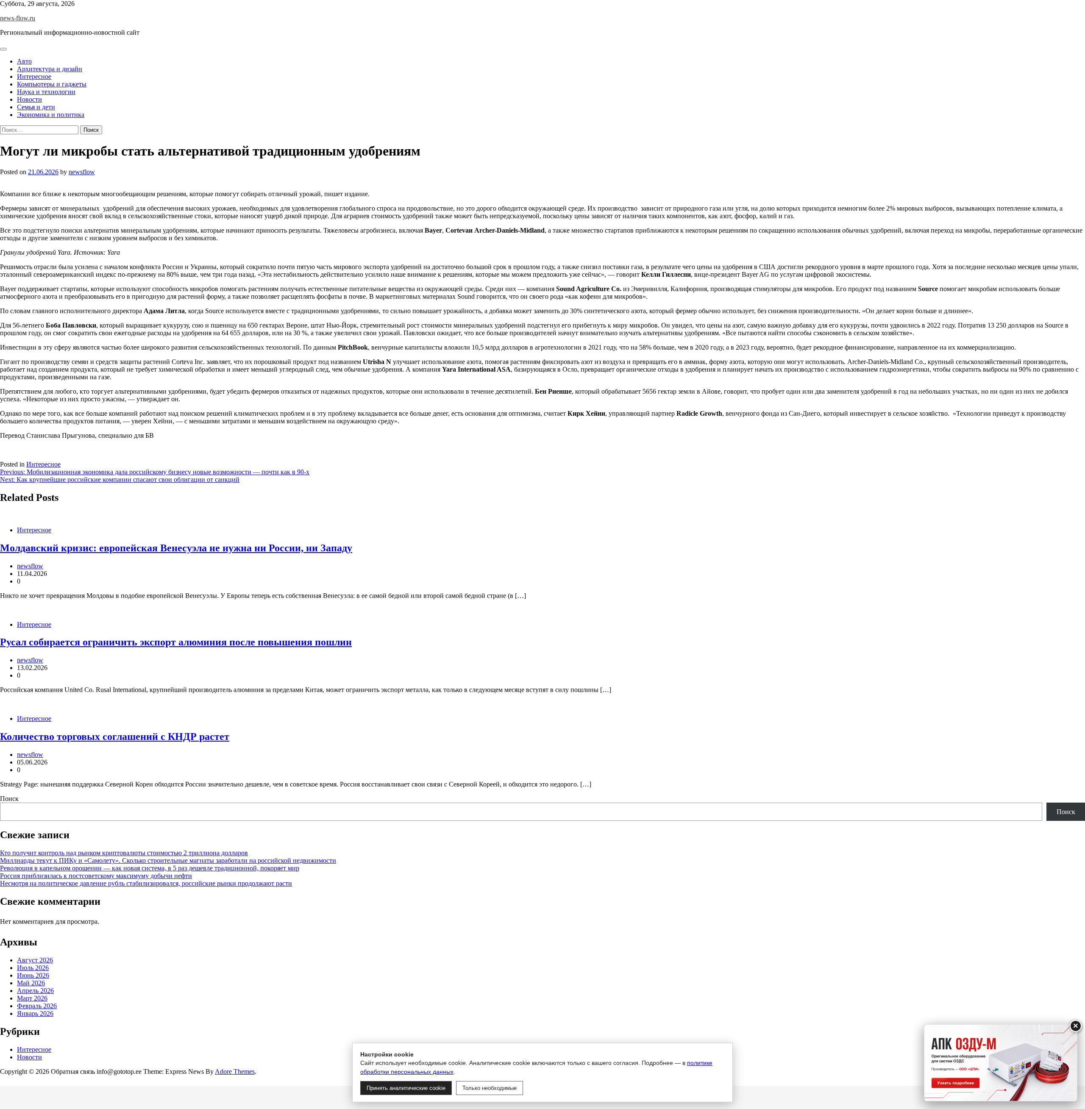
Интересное (34, 76)
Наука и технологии (46, 91)
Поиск (9, 798)
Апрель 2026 (35, 990)
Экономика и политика (50, 114)
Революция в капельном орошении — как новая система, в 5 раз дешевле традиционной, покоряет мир (149, 868)
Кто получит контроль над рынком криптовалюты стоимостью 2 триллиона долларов (124, 852)
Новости (29, 99)
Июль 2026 (33, 967)
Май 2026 (31, 983)
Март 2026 (32, 998)
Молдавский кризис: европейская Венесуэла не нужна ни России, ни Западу (176, 547)
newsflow (82, 171)
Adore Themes (235, 1071)
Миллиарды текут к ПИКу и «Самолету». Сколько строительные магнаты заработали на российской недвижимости (168, 860)
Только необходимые (489, 1088)
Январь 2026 (35, 1013)
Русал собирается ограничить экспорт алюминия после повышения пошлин (176, 642)
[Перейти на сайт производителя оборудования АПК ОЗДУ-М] (1000, 1063)
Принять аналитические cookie (406, 1088)
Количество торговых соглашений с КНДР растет (114, 736)
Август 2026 (35, 960)
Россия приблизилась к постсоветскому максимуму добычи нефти (96, 875)
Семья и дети (36, 107)
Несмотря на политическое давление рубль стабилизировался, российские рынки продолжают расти (146, 883)
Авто (24, 61)
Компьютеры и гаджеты (51, 84)
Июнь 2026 (33, 975)
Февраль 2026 (37, 1005)
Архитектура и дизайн (49, 68)
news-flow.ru (17, 18)
